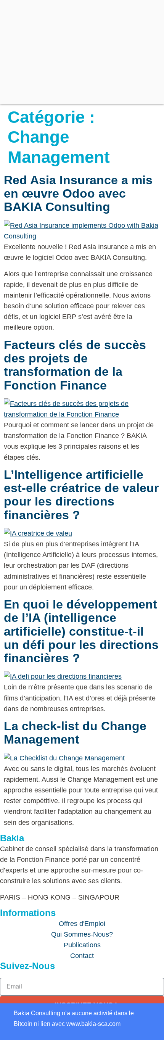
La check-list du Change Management (75, 732)
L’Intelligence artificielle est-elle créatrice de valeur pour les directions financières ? (81, 495)
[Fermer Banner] (3, 1011)
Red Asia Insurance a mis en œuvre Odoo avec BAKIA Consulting (78, 193)
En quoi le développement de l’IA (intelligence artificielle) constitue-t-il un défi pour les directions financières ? (81, 631)
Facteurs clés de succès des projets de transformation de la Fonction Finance (75, 365)
